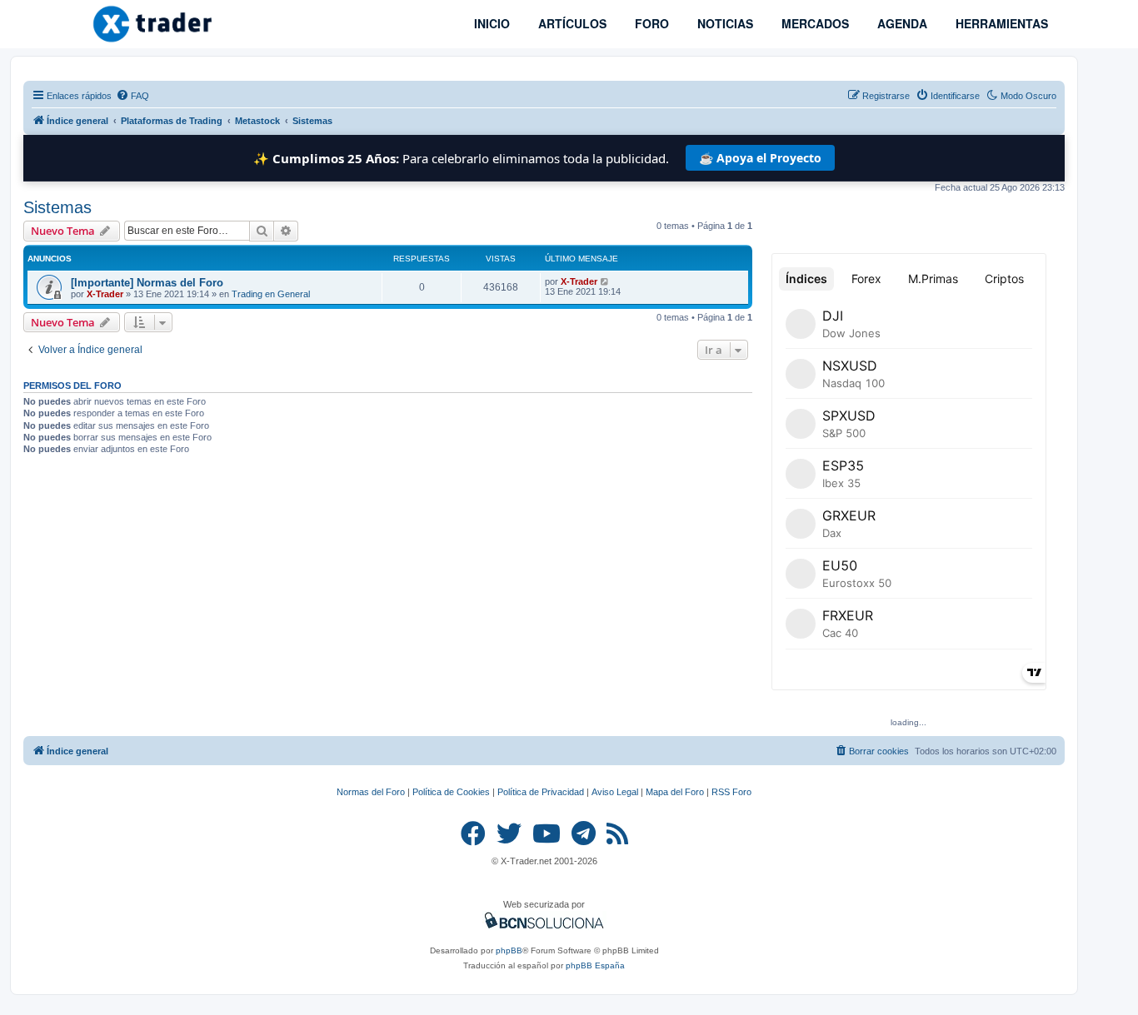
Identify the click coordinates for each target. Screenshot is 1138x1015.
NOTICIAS (723, 23)
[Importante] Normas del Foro (147, 282)
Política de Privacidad (540, 792)
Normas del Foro (371, 792)
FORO (650, 23)
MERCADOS (813, 23)
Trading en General (271, 294)
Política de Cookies (451, 792)
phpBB (509, 950)
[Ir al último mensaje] (605, 281)
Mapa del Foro (675, 792)
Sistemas (57, 207)
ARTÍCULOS (570, 23)
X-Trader (105, 294)
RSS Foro (731, 792)
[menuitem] (132, 96)
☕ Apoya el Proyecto (760, 158)
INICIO (490, 23)
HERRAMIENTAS (1000, 23)
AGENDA (900, 23)
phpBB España (595, 965)
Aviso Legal (614, 792)
